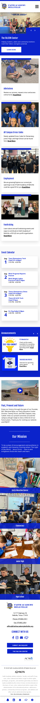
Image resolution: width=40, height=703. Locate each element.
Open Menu (37, 6)
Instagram (17, 637)
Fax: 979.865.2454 (20, 623)
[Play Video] (20, 390)
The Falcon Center (20, 651)
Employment (9, 178)
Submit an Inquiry (20, 645)
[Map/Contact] (8, 700)
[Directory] (14, 700)
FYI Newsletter (24, 339)
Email (21, 637)
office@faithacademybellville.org (20, 626)
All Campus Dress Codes (13, 132)
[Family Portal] (26, 700)
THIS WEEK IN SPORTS (25, 360)
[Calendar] (20, 700)
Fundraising (8, 224)
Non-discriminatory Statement (20, 694)
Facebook (13, 637)
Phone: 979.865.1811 (20, 619)
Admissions (8, 88)
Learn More (11, 50)
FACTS (26, 637)
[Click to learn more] (20, 71)
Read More (17, 95)
